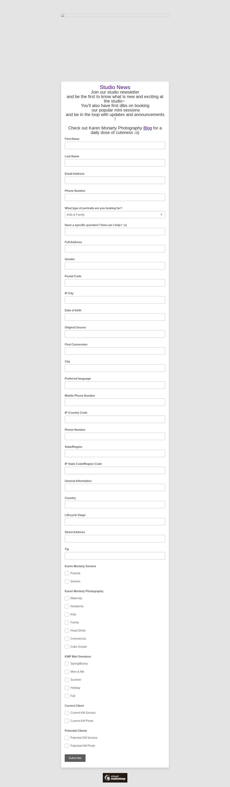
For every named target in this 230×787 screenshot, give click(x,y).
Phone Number (75, 190)
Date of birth (73, 310)
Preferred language (78, 378)
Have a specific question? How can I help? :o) (96, 225)
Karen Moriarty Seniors (80, 566)
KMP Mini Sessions (78, 656)
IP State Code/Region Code (83, 463)
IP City (69, 293)
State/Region (73, 446)
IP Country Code (76, 412)
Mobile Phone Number (80, 395)
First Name (73, 139)
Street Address (75, 532)
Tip (67, 549)
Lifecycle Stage (75, 515)
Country (70, 498)
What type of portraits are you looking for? (94, 208)
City (67, 361)
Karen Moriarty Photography (84, 591)
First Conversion (76, 344)
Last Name (73, 156)
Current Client (74, 705)
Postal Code (73, 276)
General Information (78, 480)
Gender (70, 259)
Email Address (76, 173)
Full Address (73, 242)
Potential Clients (76, 730)
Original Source (75, 327)
